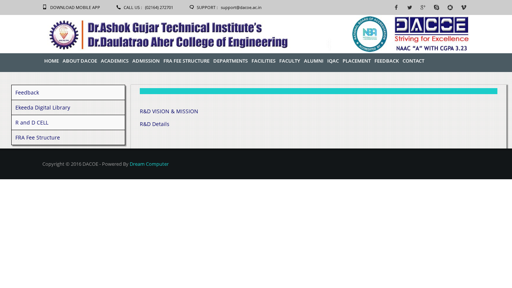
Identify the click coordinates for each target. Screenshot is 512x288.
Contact (413, 60)
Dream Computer (149, 163)
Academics (115, 60)
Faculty (289, 60)
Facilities (263, 60)
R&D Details (154, 124)
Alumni (313, 60)
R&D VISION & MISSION (169, 111)
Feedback (386, 60)
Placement (357, 60)
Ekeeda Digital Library (42, 107)
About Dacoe (80, 60)
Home (51, 60)
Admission (146, 60)
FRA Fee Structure (186, 60)
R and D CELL (31, 122)
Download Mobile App (75, 7)
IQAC (333, 60)
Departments (230, 60)
